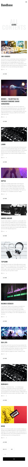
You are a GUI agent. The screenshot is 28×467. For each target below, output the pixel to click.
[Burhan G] (14, 372)
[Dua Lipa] (14, 333)
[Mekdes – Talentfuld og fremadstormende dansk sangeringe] (14, 87)
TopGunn (4, 261)
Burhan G (4, 384)
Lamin (3, 144)
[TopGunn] (14, 250)
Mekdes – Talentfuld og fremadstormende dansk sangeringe (10, 101)
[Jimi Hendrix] (14, 47)
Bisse (3, 426)
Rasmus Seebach (7, 303)
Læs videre (5, 74)
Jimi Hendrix (5, 56)
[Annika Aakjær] (14, 209)
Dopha (3, 181)
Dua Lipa (4, 342)
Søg (14, 459)
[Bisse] (14, 414)
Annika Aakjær (6, 218)
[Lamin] (14, 134)
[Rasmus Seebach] (14, 292)
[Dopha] (14, 172)
